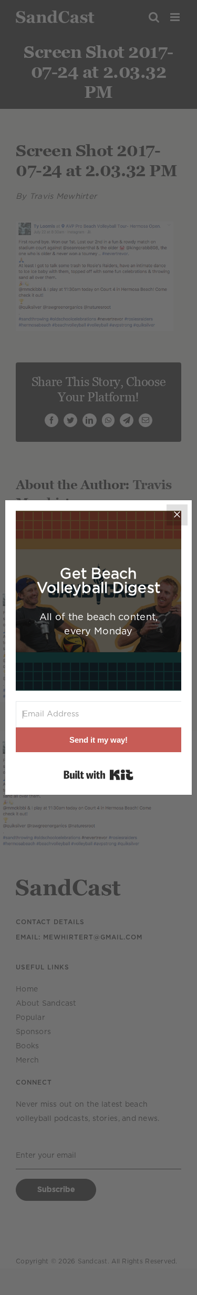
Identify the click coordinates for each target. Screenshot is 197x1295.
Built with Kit (98, 774)
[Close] (177, 514)
